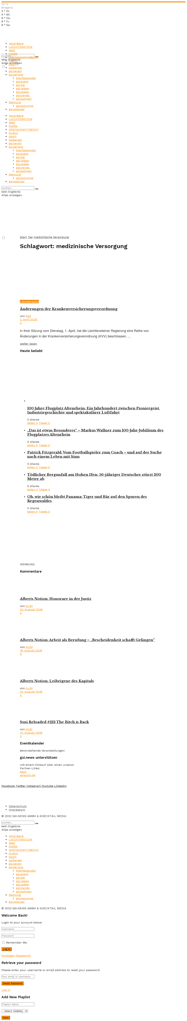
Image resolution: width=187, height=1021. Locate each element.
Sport (12, 64)
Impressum (17, 809)
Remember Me (16, 942)
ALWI (29, 606)
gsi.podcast (16, 109)
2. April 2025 (28, 319)
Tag (30, 237)
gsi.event (22, 81)
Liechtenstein (29, 301)
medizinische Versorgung (51, 237)
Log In (5, 990)
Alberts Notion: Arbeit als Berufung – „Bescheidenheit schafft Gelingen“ (87, 640)
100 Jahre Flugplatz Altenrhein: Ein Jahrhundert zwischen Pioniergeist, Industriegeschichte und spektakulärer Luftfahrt (93, 410)
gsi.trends (23, 95)
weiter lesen (28, 343)
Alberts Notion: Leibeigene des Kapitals (57, 681)
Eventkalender (26, 78)
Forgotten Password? (16, 955)
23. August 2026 (31, 609)
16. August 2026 (31, 650)
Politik (13, 54)
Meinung (15, 102)
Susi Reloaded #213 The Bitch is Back (54, 722)
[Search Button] (36, 188)
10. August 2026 (31, 691)
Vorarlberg (16, 43)
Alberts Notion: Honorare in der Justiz (55, 599)
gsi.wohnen (24, 99)
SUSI (29, 729)
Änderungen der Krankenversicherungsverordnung (68, 309)
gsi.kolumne (24, 106)
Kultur (13, 61)
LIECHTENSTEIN (20, 47)
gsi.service (16, 74)
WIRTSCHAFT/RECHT (24, 57)
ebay (23, 771)
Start (23, 237)
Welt (12, 50)
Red (28, 316)
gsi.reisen (22, 88)
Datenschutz (18, 806)
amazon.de (27, 775)
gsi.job (20, 85)
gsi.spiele (22, 92)
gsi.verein (15, 71)
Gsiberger (15, 67)
